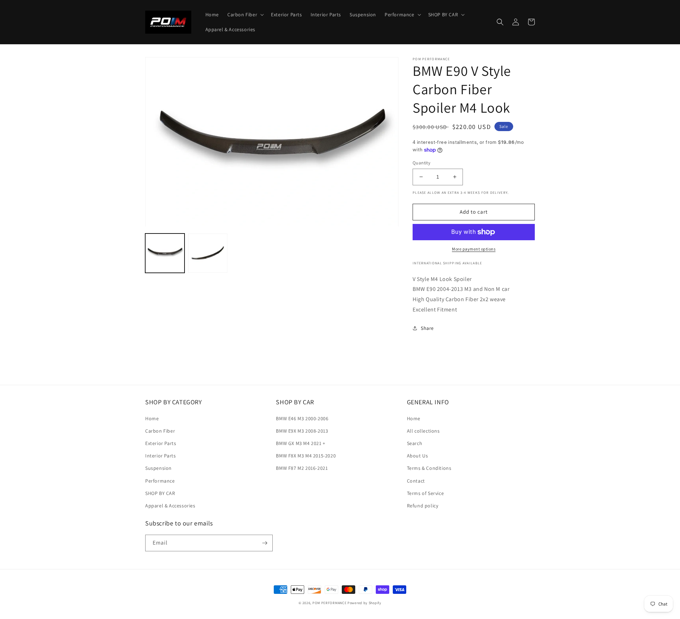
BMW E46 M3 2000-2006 (302, 418)
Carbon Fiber (160, 431)
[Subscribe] (264, 543)
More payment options (473, 249)
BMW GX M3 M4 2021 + (300, 443)
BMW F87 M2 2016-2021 (302, 468)
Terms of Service (425, 493)
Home (152, 418)
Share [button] (427, 328)
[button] (245, 14)
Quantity (421, 163)
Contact (416, 481)
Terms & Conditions (429, 468)
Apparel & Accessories (170, 505)
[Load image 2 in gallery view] (207, 253)
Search (415, 443)
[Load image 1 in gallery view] (165, 253)
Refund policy (422, 505)
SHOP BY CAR (160, 493)
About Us (417, 455)
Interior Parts (160, 455)
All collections (423, 431)
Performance (160, 481)
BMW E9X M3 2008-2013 (302, 431)
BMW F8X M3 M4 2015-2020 (306, 455)
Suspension (158, 468)
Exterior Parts (160, 443)
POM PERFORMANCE (329, 603)
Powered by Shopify (364, 603)
